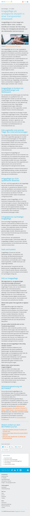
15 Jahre (3, 498)
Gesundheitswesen (6, 408)
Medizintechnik (20, 406)
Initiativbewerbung (5, 488)
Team (2, 493)
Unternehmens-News (9, 464)
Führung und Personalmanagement (13, 461)
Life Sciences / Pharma (19, 408)
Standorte (3, 496)
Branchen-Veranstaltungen (11, 459)
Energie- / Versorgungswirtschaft (18, 410)
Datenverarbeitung (5, 505)
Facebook (6, 449)
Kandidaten (3, 487)
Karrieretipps (7, 462)
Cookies (3, 507)
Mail (5, 446)
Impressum (3, 502)
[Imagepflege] (15, 39)
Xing (12, 446)
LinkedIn (19, 446)
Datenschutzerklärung (6, 504)
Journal (3, 494)
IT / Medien (3, 477)
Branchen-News (8, 458)
